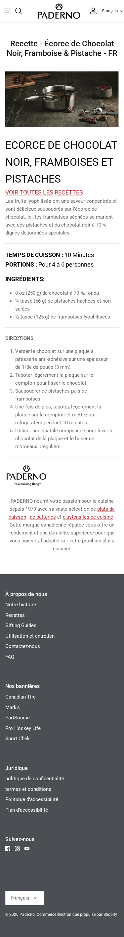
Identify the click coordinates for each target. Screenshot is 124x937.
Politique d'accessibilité (31, 799)
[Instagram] (17, 848)
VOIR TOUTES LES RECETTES (44, 192)
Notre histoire (20, 605)
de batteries (43, 517)
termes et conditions (28, 789)
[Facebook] (7, 848)
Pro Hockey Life (23, 728)
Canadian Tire (20, 697)
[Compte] (91, 11)
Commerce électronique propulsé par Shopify (77, 914)
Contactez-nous (22, 646)
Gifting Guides (20, 625)
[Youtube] (26, 848)
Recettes (15, 615)
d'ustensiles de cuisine (88, 517)
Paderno (27, 914)
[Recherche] (22, 11)
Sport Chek (17, 739)
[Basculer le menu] (7, 11)
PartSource (17, 718)
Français (110, 11)
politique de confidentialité (34, 779)
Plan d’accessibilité (26, 810)
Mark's (12, 707)
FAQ (9, 657)
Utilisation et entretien (30, 636)
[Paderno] (58, 11)
